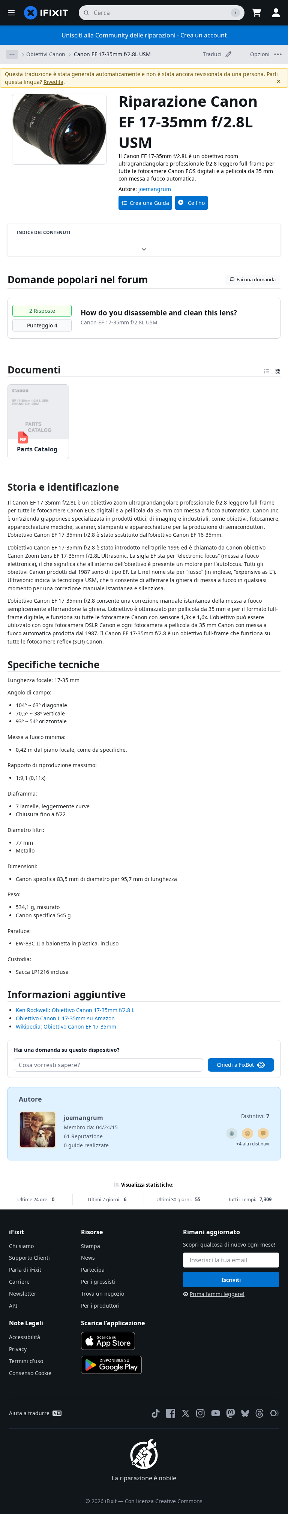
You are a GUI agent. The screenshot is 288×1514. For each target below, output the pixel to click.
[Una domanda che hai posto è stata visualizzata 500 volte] (232, 1133)
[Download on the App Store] (108, 1341)
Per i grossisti (98, 1281)
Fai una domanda (256, 279)
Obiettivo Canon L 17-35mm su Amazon (65, 1018)
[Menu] (11, 12)
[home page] (46, 12)
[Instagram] (200, 1413)
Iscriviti (231, 1279)
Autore (30, 1098)
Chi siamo (21, 1246)
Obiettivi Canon (45, 54)
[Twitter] (185, 1413)
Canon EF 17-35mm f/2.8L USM (112, 54)
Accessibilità (24, 1337)
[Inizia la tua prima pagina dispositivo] (248, 1133)
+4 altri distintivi (252, 1144)
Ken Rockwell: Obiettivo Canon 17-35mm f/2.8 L (75, 1010)
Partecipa (93, 1269)
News (88, 1257)
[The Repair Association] (274, 1413)
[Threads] (259, 1413)
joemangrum (154, 189)
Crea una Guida (149, 202)
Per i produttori (100, 1305)
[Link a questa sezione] (4, 489)
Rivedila (53, 81)
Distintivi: (255, 1116)
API (13, 1305)
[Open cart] (256, 12)
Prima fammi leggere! (217, 1294)
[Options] (12, 54)
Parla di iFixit (25, 1269)
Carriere (19, 1281)
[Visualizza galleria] (277, 369)
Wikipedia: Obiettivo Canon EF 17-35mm (66, 1026)
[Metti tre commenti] (263, 1133)
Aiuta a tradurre (29, 1413)
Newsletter (22, 1293)
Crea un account (203, 35)
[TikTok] (155, 1413)
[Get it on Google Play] (111, 1365)
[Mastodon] (230, 1413)
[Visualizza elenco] (266, 369)
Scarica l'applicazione (113, 1323)
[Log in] (276, 12)
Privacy (18, 1349)
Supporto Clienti (29, 1257)
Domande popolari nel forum (78, 279)
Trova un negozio (102, 1293)
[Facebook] (170, 1413)
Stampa (90, 1246)
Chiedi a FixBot (235, 1064)
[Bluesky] (245, 1413)
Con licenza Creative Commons (163, 1501)
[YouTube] (215, 1413)
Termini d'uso (26, 1361)
